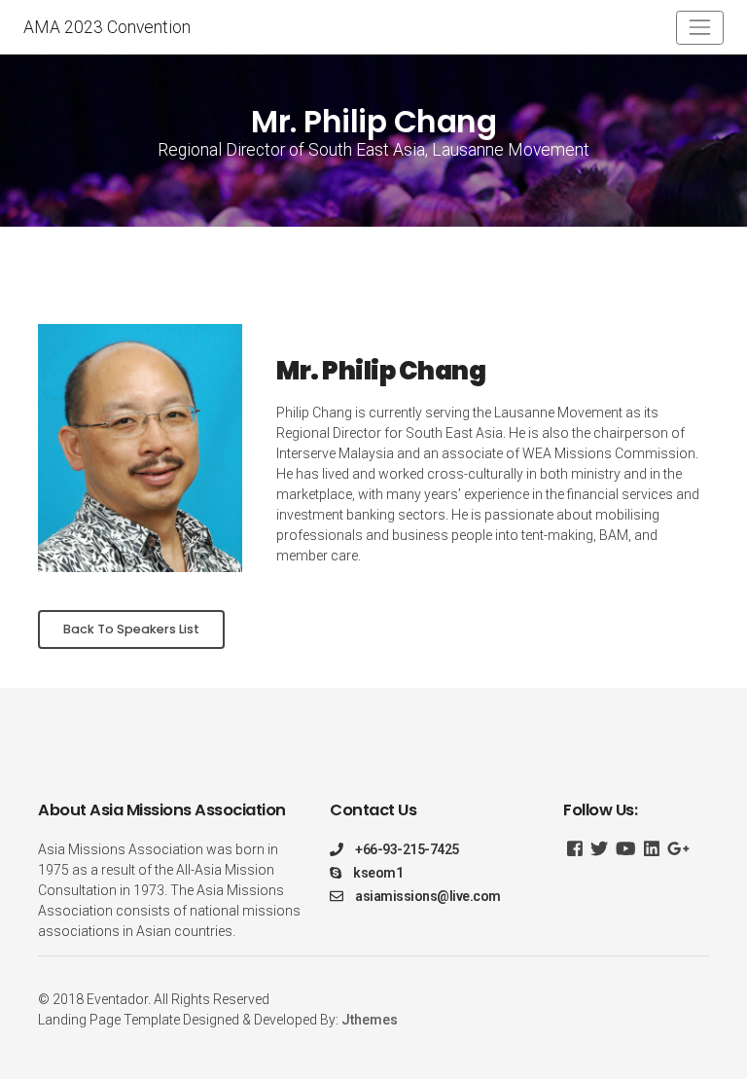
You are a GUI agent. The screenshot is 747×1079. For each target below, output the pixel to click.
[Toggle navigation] (700, 28)
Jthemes (369, 1019)
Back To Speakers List (131, 629)
